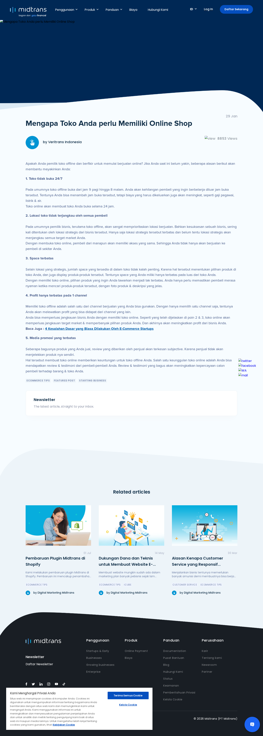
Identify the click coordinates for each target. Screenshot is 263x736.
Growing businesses (100, 665)
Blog (166, 665)
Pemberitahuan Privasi (179, 692)
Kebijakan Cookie (64, 725)
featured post (64, 380)
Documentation (174, 651)
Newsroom (209, 665)
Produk (90, 10)
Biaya (133, 10)
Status (168, 679)
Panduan (112, 10)
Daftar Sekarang (236, 9)
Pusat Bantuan (173, 658)
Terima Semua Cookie (128, 695)
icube (127, 584)
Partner (207, 672)
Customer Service (185, 584)
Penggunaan (64, 10)
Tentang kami (212, 658)
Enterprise (93, 672)
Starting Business (92, 380)
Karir (205, 651)
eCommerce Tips (38, 380)
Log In (208, 9)
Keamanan (171, 686)
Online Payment (136, 651)
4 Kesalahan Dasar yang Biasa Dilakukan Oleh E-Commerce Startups (99, 329)
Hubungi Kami (158, 10)
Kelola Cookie (173, 699)
